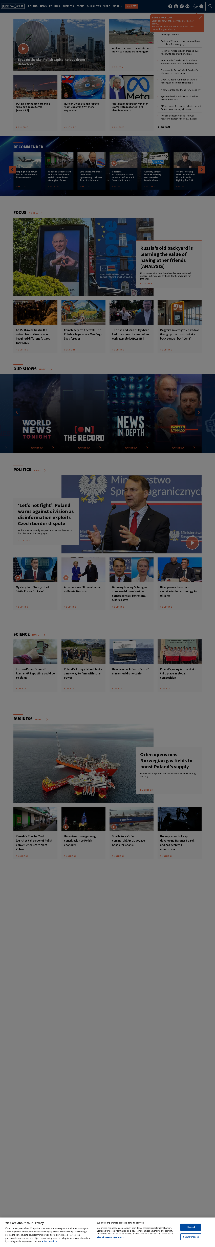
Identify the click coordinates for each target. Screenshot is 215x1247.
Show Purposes (191, 1236)
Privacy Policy (49, 1241)
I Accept (191, 1227)
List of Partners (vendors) (110, 1237)
